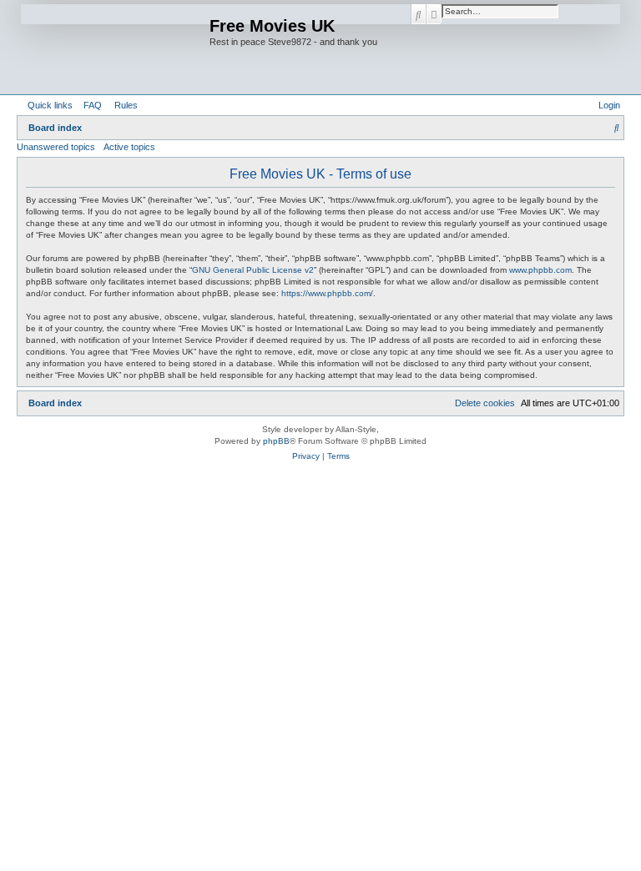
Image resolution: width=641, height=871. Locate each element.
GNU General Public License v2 (253, 269)
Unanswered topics (56, 147)
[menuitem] (89, 105)
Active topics (129, 147)
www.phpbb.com (540, 269)
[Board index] (115, 47)
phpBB (276, 441)
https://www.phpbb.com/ (327, 293)
